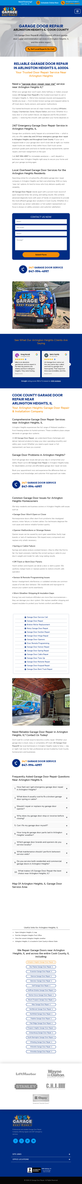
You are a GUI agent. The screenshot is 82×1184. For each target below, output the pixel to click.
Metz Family (54, 354)
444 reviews (56, 381)
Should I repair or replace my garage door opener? (35, 807)
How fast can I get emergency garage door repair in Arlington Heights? (38, 788)
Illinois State (53, 941)
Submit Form (41, 255)
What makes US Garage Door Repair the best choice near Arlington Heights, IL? (37, 872)
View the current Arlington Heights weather (30, 938)
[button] (69, 364)
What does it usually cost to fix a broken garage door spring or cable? (38, 798)
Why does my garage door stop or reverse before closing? (39, 817)
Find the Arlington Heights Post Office (28, 935)
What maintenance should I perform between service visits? (37, 853)
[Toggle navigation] (77, 11)
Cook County (42, 941)
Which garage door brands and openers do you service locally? (37, 843)
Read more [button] (19, 374)
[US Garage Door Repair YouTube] (33, 1141)
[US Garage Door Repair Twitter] (27, 1141)
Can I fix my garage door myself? (31, 825)
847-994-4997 (22, 156)
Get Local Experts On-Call (42, 49)
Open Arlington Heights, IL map (26, 932)
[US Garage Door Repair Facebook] (15, 1141)
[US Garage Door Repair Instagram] (21, 1141)
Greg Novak (25, 354)
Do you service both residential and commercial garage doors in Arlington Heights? (38, 862)
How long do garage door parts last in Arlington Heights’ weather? (38, 833)
